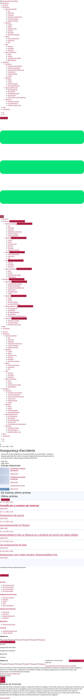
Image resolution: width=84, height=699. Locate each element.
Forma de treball (8, 591)
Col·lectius (8, 99)
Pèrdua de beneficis (14, 68)
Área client (4, 118)
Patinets (10, 31)
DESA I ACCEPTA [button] (5, 698)
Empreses (6, 62)
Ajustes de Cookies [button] (6, 674)
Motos (10, 27)
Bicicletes (11, 33)
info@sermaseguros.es (10, 631)
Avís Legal (48, 666)
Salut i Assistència (10, 52)
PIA (9, 42)
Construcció (11, 72)
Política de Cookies (70, 666)
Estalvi (7, 36)
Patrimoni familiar (8, 598)
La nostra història (8, 589)
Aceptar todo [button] (16, 674)
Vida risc (10, 46)
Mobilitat (8, 23)
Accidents (11, 48)
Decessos (11, 50)
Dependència (12, 60)
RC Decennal (12, 95)
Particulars (6, 7)
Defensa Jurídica (13, 21)
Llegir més (4, 461)
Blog (4, 107)
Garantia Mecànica (14, 86)
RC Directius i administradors (17, 97)
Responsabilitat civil (11, 88)
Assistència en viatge (14, 58)
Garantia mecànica (14, 35)
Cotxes (10, 25)
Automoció (6, 612)
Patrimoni (8, 64)
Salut (9, 54)
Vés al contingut (13, 1)
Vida (6, 44)
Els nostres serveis (8, 585)
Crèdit (10, 76)
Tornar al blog (8, 444)
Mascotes (11, 13)
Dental (10, 56)
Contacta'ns (4, 575)
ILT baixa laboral (13, 103)
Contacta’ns (6, 109)
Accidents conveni (13, 101)
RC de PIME (11, 91)
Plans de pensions (13, 38)
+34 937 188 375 (7, 633)
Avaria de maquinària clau (16, 70)
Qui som (5, 5)
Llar (9, 11)
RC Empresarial (12, 90)
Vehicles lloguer (13, 84)
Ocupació (11, 15)
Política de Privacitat (58, 666)
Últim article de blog (9, 624)
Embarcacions (12, 29)
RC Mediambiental (13, 93)
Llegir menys (5, 463)
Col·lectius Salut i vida (14, 105)
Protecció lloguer (13, 19)
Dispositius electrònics (15, 17)
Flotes (10, 80)
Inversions (11, 40)
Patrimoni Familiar (11, 9)
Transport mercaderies (15, 66)
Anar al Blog (5, 500)
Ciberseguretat (12, 74)
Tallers (10, 82)
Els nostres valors (8, 587)
